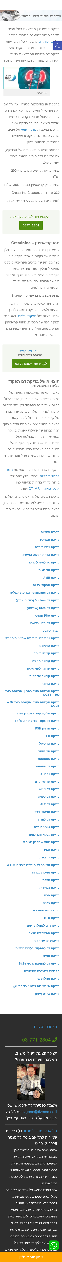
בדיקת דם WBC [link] (49, 789)
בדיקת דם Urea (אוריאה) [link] (43, 608)
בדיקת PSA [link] (52, 850)
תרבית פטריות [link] (50, 532)
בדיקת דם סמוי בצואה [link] (45, 623)
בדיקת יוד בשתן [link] (49, 857)
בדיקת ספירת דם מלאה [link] (44, 933)
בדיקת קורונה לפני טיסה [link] (43, 668)
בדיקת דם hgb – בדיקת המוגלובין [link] (37, 721)
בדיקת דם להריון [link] (49, 819)
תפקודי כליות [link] (27, 315)
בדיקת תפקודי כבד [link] (47, 812)
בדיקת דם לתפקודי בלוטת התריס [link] (38, 948)
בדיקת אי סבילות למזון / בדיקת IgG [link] (36, 986)
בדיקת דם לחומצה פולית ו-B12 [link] (39, 963)
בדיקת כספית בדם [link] (47, 547)
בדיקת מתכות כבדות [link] (46, 872)
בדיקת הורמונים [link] (49, 646)
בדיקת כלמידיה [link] (49, 887)
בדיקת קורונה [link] (50, 683)
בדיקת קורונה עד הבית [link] (44, 676)
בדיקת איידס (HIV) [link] (47, 994)
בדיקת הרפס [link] (51, 880)
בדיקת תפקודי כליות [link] (46, 585)
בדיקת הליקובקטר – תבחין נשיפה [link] (37, 713)
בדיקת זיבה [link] (52, 895)
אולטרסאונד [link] (51, 488)
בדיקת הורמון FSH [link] (47, 728)
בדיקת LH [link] (53, 736)
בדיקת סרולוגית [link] (49, 570)
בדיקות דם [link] (46, 41)
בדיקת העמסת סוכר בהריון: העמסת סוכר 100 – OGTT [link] (32, 693)
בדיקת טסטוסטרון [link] (48, 758)
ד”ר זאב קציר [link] (28, 350)
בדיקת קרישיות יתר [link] (47, 653)
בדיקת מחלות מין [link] (48, 978)
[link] (57, 45)
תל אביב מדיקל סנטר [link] (40, 1131)
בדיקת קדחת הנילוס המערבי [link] (41, 555)
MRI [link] (38, 488)
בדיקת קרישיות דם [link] (47, 781)
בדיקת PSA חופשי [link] (47, 615)
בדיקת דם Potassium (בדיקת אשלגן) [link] (35, 592)
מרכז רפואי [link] (28, 129)
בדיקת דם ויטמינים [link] (47, 766)
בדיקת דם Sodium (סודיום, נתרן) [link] (38, 600)
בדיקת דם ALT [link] (50, 804)
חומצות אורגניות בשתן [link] (45, 910)
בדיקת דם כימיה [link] (49, 796)
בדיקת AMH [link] (51, 577)
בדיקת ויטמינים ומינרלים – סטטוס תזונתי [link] (32, 638)
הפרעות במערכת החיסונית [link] (42, 971)
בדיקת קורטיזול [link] (49, 743)
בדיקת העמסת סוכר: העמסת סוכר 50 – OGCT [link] (33, 704)
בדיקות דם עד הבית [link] (47, 941)
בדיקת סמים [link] (51, 956)
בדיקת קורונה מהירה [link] (46, 661)
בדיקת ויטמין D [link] (50, 774)
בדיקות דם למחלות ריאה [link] (43, 925)
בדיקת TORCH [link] (50, 539)
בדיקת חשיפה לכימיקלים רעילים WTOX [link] (33, 865)
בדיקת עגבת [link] (51, 903)
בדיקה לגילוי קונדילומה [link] (44, 834)
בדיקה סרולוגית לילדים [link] (44, 562)
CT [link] (31, 488)
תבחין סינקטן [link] (51, 630)
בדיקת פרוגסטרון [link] (48, 751)
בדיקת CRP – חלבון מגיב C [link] (41, 842)
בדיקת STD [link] (52, 918)
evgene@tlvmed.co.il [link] (39, 1111)
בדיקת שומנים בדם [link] (47, 827)
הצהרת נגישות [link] (45, 1026)
